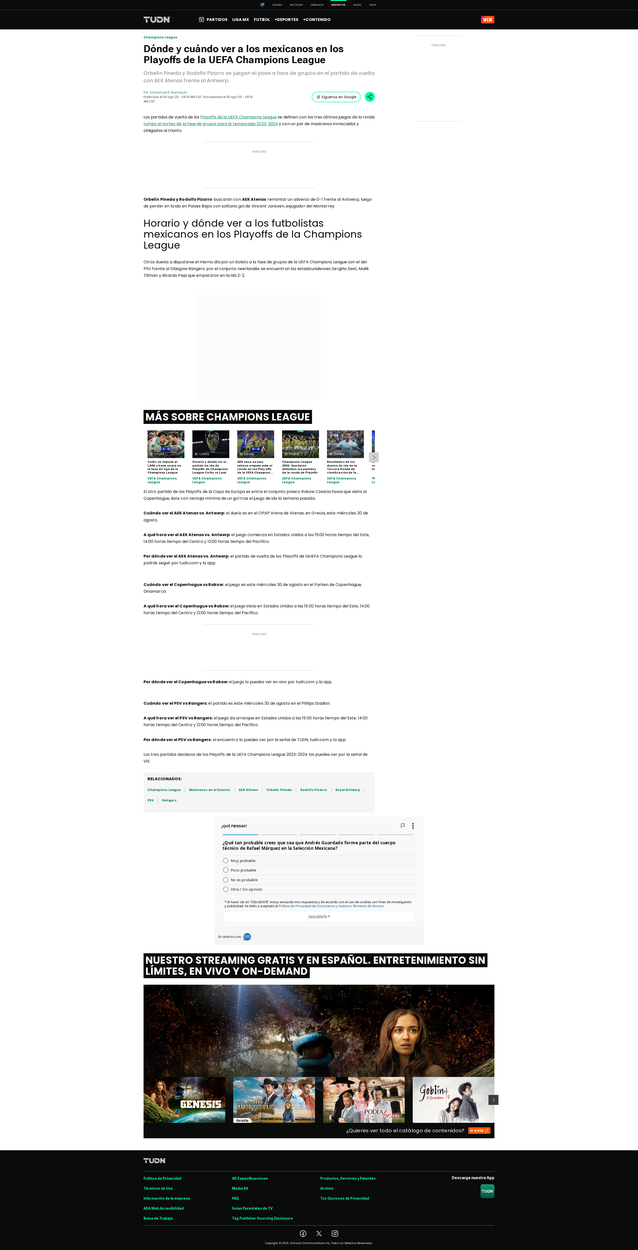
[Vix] (487, 19)
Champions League (160, 37)
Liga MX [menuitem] (240, 19)
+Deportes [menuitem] (286, 19)
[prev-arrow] (140, 1100)
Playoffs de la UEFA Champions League (238, 117)
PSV (151, 800)
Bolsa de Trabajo (158, 1218)
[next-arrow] (374, 457)
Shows (277, 4)
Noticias (296, 4)
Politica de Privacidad (162, 1178)
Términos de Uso (158, 1188)
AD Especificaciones (250, 1178)
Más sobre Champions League (228, 417)
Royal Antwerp (347, 790)
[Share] (370, 97)
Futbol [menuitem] (262, 19)
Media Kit (240, 1188)
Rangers (169, 800)
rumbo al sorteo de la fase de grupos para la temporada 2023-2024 (211, 124)
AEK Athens (248, 790)
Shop (373, 4)
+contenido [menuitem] (316, 19)
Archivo (326, 1188)
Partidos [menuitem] (217, 19)
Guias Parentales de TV (252, 1208)
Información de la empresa (167, 1198)
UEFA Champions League (162, 480)
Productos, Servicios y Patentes (348, 1178)
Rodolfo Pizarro (313, 790)
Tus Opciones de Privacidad (344, 1198)
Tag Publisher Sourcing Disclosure (262, 1218)
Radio (357, 4)
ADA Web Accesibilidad (164, 1208)
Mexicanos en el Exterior (209, 790)
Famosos (317, 4)
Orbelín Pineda (279, 790)
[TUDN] (157, 19)
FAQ (235, 1198)
